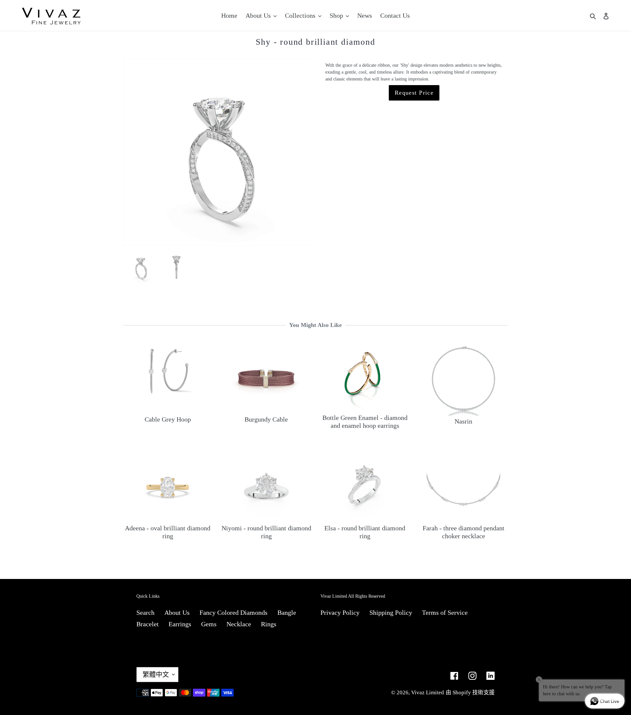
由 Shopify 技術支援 (470, 692)
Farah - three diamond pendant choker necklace (463, 532)
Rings (268, 624)
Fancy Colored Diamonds (233, 612)
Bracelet (147, 624)
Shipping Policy (390, 612)
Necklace (238, 624)
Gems (209, 624)
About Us (177, 612)
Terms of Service (445, 612)
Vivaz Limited (427, 692)
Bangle (286, 612)
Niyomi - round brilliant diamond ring (266, 532)
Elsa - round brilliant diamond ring (364, 532)
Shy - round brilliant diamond (315, 42)
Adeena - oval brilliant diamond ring (167, 532)
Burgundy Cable (266, 419)
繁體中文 (156, 674)
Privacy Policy (340, 612)
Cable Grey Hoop (168, 419)
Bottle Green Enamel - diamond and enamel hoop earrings (365, 421)
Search (145, 612)
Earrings (180, 624)
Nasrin (463, 421)
